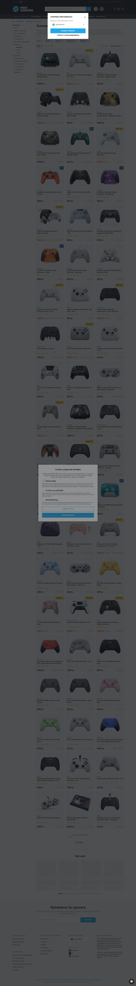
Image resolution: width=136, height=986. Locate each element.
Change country (68, 31)
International (60, 24)
